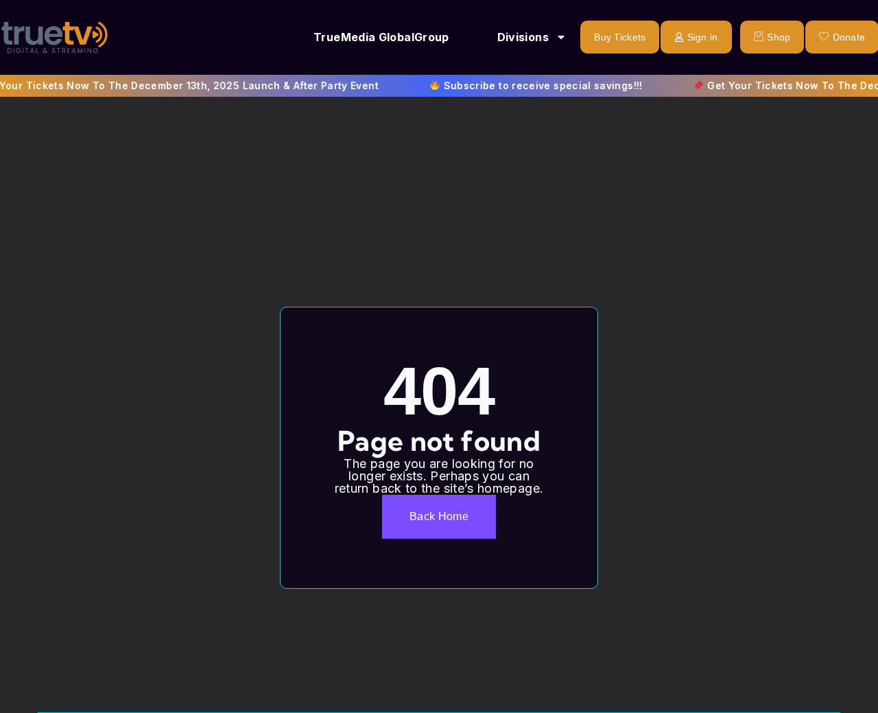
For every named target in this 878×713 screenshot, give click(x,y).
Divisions (523, 37)
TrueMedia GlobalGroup (381, 37)
